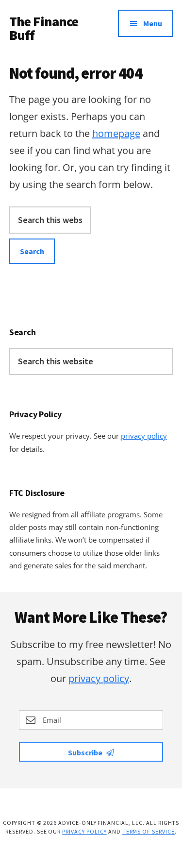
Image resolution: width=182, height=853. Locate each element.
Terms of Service (148, 831)
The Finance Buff (44, 28)
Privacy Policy (84, 831)
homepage (116, 133)
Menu (152, 23)
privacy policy (144, 436)
